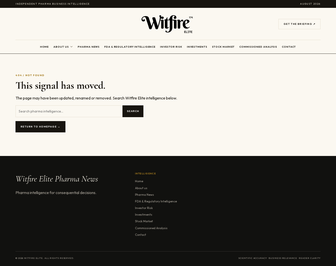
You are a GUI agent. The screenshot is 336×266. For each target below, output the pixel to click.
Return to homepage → (40, 126)
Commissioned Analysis (258, 46)
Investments (197, 46)
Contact (289, 46)
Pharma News (89, 46)
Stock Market (223, 46)
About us (61, 46)
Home (44, 46)
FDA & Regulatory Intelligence (129, 46)
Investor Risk (171, 46)
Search (133, 111)
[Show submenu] (71, 46)
